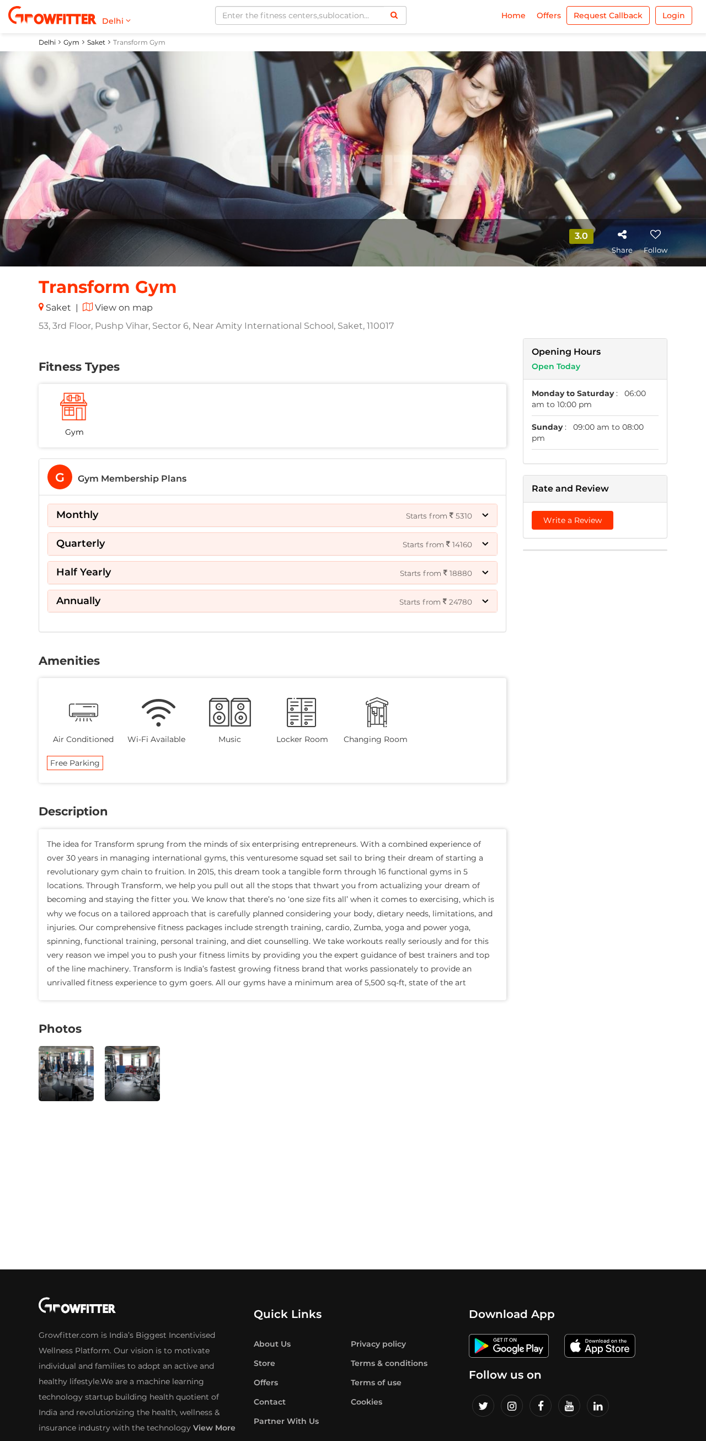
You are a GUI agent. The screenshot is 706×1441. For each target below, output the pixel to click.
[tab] (272, 477)
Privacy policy (378, 1344)
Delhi (47, 42)
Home (513, 15)
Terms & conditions (389, 1363)
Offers (549, 15)
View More (214, 1428)
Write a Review (572, 520)
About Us (272, 1344)
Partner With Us (286, 1421)
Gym (71, 42)
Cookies (366, 1402)
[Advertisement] (595, 727)
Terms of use (376, 1382)
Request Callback (608, 15)
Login (673, 15)
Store (264, 1363)
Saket (96, 42)
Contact (270, 1402)
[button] (272, 515)
